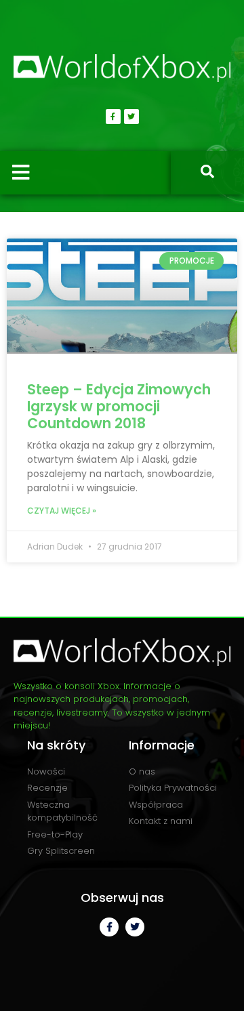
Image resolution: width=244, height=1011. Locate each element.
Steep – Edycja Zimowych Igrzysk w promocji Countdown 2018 (119, 406)
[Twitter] (131, 116)
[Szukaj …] (207, 173)
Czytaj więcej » (61, 510)
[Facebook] (113, 116)
